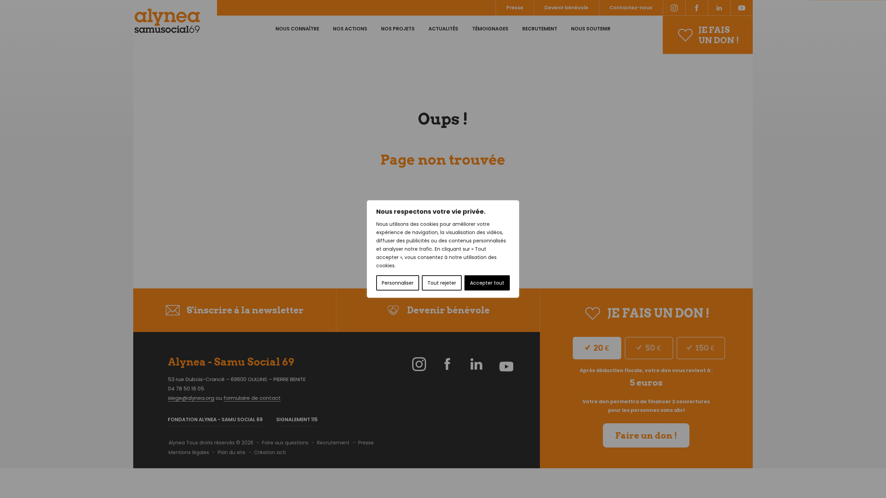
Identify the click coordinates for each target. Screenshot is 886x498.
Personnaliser (398, 282)
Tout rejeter (441, 282)
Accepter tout (487, 282)
